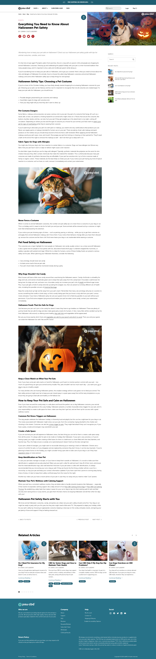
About (24, 14)
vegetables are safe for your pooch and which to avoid (64, 317)
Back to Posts (25, 519)
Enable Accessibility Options (92, 621)
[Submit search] (107, 8)
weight (81, 282)
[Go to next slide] (136, 535)
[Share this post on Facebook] (24, 36)
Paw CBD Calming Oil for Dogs (75, 487)
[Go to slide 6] (29, 592)
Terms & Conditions (31, 656)
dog (19, 387)
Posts (21, 20)
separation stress (23, 453)
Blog (28, 14)
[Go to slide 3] (23, 592)
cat (98, 384)
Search (111, 59)
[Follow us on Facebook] (114, 613)
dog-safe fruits (59, 313)
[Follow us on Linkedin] (121, 613)
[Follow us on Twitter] (117, 613)
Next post (96, 519)
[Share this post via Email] (19, 36)
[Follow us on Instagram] (110, 613)
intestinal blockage (50, 287)
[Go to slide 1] (19, 592)
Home (19, 14)
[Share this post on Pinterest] (32, 36)
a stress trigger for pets (56, 424)
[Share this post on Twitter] (28, 36)
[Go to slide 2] (21, 592)
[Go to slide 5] (27, 592)
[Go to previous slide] (132, 535)
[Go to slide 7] (31, 592)
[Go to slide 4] (25, 592)
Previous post (83, 519)
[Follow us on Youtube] (125, 613)
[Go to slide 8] (33, 592)
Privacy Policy (21, 656)
